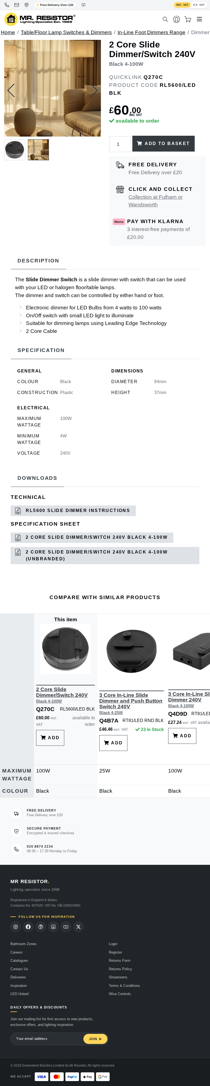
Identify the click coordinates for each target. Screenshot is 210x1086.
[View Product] (65, 648)
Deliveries (18, 977)
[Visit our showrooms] (26, 5)
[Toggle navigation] (199, 19)
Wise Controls (120, 994)
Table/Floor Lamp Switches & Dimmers (66, 32)
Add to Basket (167, 143)
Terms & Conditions (124, 986)
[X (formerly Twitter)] (78, 927)
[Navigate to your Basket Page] (187, 19)
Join (93, 1039)
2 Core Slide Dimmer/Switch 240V (62, 694)
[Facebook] (28, 927)
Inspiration (18, 986)
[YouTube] (66, 927)
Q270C (153, 77)
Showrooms (118, 977)
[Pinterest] (41, 927)
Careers (16, 952)
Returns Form (119, 960)
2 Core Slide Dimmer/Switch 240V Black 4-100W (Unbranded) (96, 555)
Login (113, 944)
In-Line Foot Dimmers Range (151, 32)
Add (53, 737)
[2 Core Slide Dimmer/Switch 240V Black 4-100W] (52, 88)
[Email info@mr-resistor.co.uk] (16, 5)
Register (115, 952)
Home (8, 32)
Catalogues (19, 960)
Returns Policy (120, 969)
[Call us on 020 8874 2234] (6, 5)
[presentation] (11, 90)
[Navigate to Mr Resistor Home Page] (79, 19)
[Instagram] (15, 927)
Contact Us (19, 969)
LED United (19, 994)
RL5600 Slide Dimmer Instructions (77, 510)
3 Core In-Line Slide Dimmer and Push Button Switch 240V (130, 703)
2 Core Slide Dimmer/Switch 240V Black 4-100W (96, 537)
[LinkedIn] (53, 927)
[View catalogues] (83, 5)
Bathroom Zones (23, 944)
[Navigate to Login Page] (176, 19)
